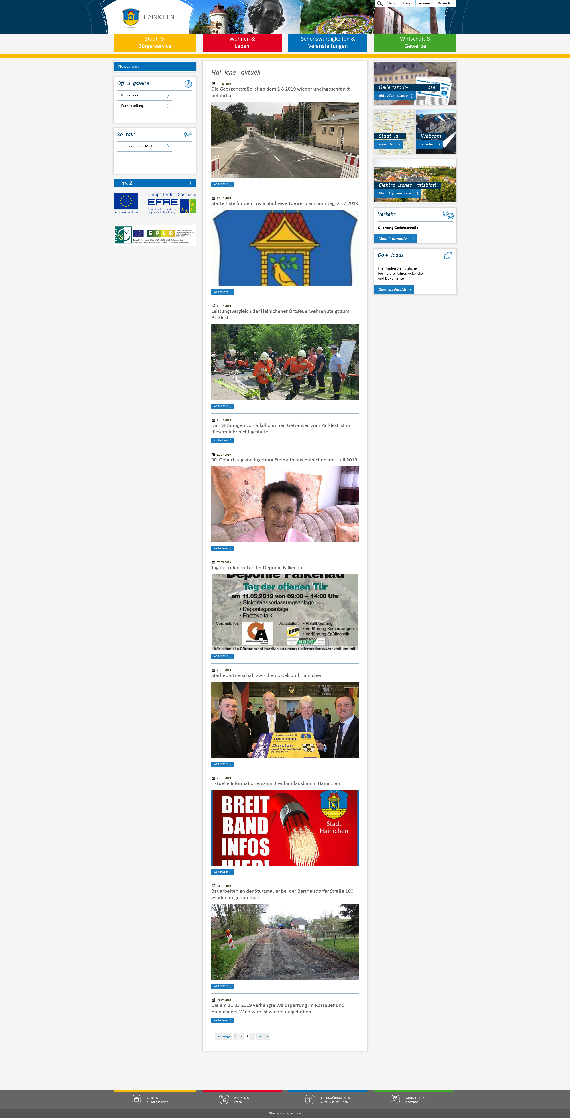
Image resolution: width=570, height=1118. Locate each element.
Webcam (431, 136)
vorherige (224, 1036)
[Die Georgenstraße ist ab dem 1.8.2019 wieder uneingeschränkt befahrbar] (285, 140)
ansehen (428, 144)
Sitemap (390, 3)
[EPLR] (155, 238)
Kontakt (406, 3)
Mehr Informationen (396, 193)
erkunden (387, 144)
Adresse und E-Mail (136, 146)
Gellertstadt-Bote (407, 88)
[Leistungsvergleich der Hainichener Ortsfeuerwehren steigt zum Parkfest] (285, 362)
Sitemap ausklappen (282, 1113)
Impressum (424, 3)
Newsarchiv (128, 66)
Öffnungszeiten (134, 84)
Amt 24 (126, 183)
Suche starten (380, 3)
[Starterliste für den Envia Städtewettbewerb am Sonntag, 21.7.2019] (285, 248)
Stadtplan (390, 136)
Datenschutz (444, 3)
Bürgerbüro (130, 95)
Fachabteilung (132, 106)
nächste (263, 1036)
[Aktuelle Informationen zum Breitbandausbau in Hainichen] (285, 828)
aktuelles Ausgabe (393, 96)
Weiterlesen (221, 184)
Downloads (390, 255)
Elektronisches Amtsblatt (407, 185)
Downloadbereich (392, 290)
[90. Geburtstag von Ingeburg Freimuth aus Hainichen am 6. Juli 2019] (285, 504)
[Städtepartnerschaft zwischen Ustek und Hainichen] (285, 720)
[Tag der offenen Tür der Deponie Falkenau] (285, 612)
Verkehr (386, 214)
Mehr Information (394, 239)
